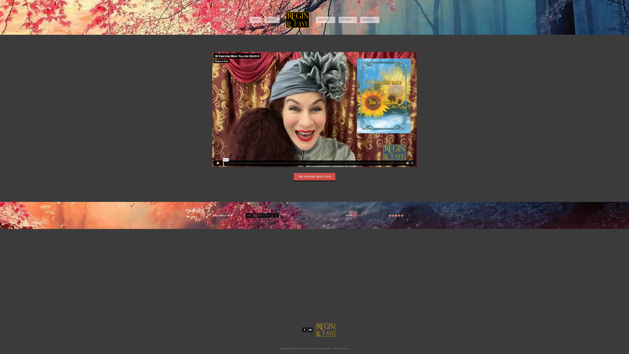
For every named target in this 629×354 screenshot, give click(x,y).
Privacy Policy (341, 348)
